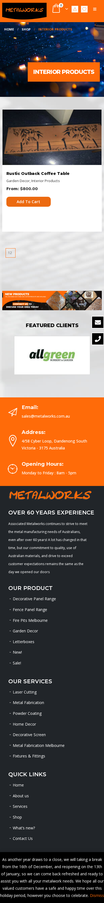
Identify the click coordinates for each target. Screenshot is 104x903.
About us (21, 795)
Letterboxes (23, 641)
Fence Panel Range (30, 609)
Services (20, 806)
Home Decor (24, 724)
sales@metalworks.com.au (46, 416)
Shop (17, 817)
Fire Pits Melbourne (30, 620)
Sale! (17, 663)
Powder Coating (27, 713)
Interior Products (45, 180)
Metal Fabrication (28, 702)
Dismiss (97, 895)
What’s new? (24, 827)
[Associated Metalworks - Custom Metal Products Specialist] (24, 11)
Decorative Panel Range (34, 598)
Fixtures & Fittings (29, 756)
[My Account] (75, 8)
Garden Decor (18, 180)
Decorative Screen (29, 734)
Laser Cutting (25, 692)
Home (18, 785)
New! (17, 652)
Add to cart (28, 201)
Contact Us (23, 838)
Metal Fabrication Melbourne (39, 745)
